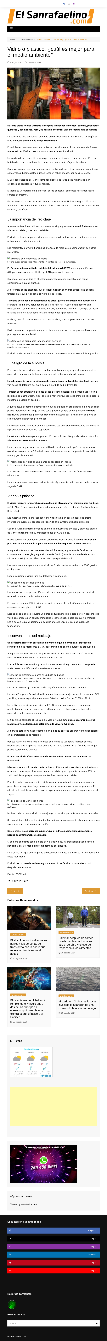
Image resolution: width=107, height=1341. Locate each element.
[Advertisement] (53, 1106)
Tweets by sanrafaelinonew (23, 1204)
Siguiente (89, 891)
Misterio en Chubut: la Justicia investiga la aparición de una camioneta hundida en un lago (77, 1005)
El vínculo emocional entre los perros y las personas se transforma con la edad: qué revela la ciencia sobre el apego (28, 947)
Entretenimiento (34, 62)
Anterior (17, 891)
